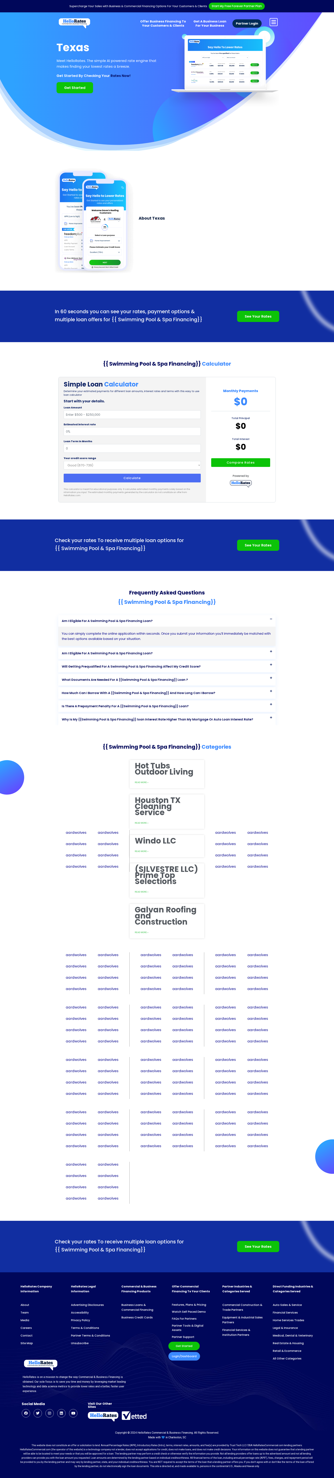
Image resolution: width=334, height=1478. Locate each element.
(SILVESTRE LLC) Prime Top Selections (166, 875)
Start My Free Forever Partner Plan (237, 6)
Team (25, 1313)
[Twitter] (38, 1413)
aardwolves (76, 832)
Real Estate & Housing (288, 1343)
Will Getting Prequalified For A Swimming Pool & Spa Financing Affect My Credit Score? (131, 666)
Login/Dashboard (184, 1356)
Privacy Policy (80, 1320)
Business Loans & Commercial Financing (137, 1307)
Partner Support (183, 1337)
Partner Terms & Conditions (90, 1336)
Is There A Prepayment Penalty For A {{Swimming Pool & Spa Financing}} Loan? (125, 706)
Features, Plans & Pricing (189, 1305)
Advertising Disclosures (87, 1305)
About (25, 1305)
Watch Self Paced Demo (189, 1312)
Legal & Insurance (285, 1328)
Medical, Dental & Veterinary (293, 1336)
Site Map (27, 1343)
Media (25, 1320)
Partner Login (247, 23)
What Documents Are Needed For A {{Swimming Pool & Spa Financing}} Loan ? (125, 679)
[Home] (74, 23)
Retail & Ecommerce (287, 1351)
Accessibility (80, 1313)
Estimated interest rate (80, 424)
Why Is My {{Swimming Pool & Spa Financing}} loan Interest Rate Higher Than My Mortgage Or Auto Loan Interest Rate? (157, 719)
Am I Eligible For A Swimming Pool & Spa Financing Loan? (107, 621)
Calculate (132, 478)
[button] (167, 621)
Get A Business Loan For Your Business (209, 23)
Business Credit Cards (137, 1317)
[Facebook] (26, 1413)
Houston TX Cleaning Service (158, 806)
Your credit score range (80, 458)
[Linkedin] (61, 1413)
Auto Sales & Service (287, 1305)
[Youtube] (73, 1413)
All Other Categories (287, 1359)
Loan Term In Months (78, 441)
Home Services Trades (288, 1320)
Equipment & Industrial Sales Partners (242, 1319)
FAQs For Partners (184, 1319)
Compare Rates (241, 462)
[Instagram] (49, 1413)
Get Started (184, 1346)
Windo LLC (155, 840)
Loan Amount (73, 407)
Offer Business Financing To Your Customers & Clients (163, 23)
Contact (27, 1336)
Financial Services (285, 1313)
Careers (26, 1328)
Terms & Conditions (85, 1328)
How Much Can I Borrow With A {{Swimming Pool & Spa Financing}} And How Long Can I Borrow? (138, 693)
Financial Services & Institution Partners (236, 1332)
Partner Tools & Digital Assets (187, 1328)
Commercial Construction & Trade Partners (242, 1307)
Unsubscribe (80, 1343)
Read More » (141, 823)
